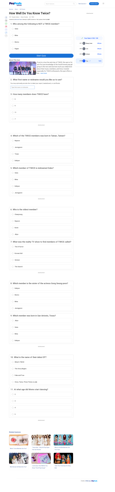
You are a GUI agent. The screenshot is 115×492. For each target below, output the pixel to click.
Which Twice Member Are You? (18, 448)
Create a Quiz (94, 3)
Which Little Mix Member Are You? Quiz (62, 448)
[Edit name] (90, 61)
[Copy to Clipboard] (6, 32)
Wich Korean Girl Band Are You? (18, 467)
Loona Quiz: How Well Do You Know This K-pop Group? (40, 467)
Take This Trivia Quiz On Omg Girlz (62, 467)
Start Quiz (41, 56)
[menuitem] (82, 4)
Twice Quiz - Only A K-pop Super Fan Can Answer (41, 448)
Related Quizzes (15, 432)
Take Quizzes (82, 3)
